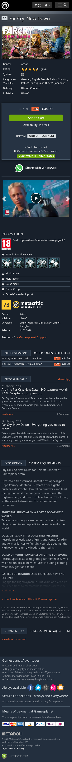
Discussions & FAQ (46, 631)
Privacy (20, 748)
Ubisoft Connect (30, 88)
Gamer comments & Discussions (37, 151)
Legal (4, 748)
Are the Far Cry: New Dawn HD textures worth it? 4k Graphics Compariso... (35, 391)
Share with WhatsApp (40, 168)
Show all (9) (64, 379)
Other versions (16, 353)
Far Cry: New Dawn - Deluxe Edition (22, 364)
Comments (14, 631)
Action (24, 64)
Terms (12, 748)
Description (13, 463)
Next (68, 198)
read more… (9, 590)
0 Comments (63, 445)
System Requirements (45, 463)
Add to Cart (36, 118)
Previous (4, 198)
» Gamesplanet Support (32, 337)
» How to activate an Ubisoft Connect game (29, 599)
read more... (8, 414)
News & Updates (16, 379)
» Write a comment (14, 639)
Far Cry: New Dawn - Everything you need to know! (33, 426)
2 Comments (63, 414)
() (39, 5)
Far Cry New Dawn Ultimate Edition (22, 358)
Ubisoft (25, 93)
